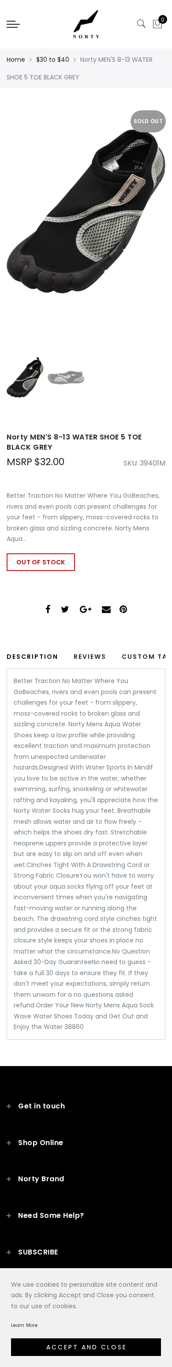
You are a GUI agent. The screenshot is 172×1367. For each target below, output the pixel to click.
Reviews (90, 656)
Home (16, 59)
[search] (142, 24)
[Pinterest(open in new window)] (123, 610)
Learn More (24, 1325)
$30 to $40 (52, 59)
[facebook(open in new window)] (47, 610)
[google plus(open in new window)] (85, 610)
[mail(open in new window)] (106, 610)
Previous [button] (22, 228)
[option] (86, 223)
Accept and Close (86, 1347)
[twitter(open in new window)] (65, 610)
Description (32, 656)
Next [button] (138, 227)
